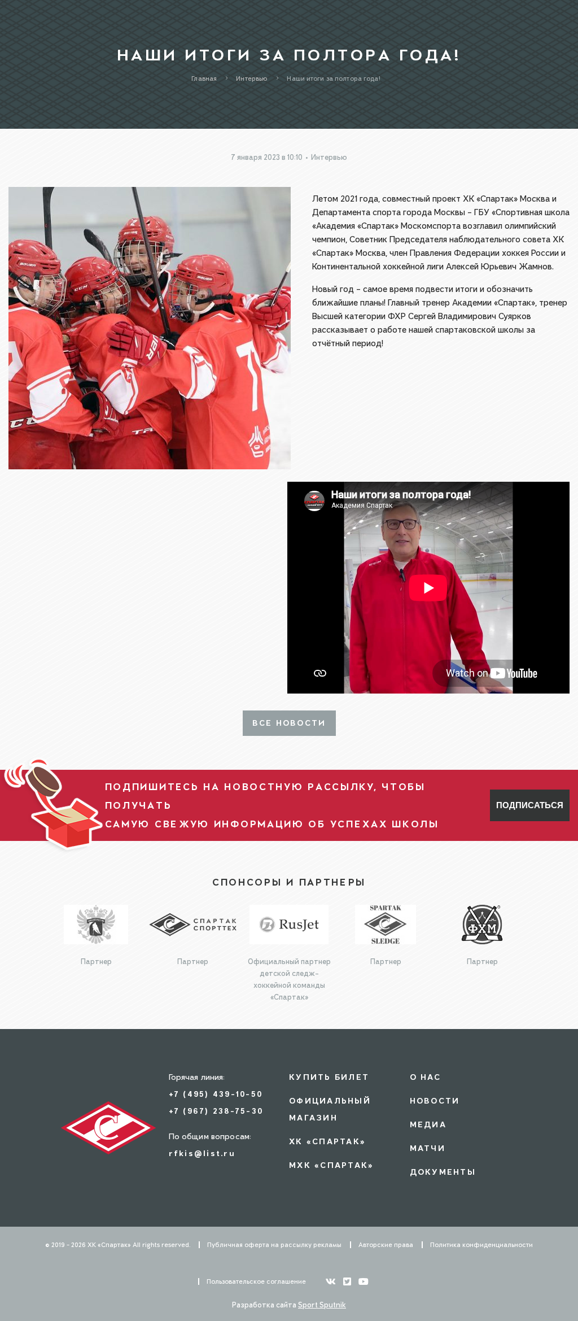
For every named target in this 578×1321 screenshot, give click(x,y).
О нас (425, 1077)
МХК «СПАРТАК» (331, 1165)
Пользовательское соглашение (256, 1281)
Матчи (427, 1148)
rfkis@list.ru (202, 1153)
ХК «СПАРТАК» (327, 1141)
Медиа (428, 1124)
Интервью (329, 157)
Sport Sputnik (322, 1304)
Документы (443, 1171)
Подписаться (529, 805)
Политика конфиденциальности (481, 1245)
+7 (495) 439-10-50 (216, 1093)
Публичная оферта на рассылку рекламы (274, 1245)
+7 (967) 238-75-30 (216, 1110)
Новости (435, 1100)
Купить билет (329, 1077)
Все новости (289, 723)
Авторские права (385, 1245)
